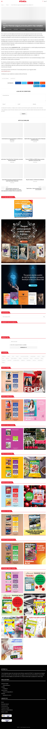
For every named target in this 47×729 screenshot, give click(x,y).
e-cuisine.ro (5, 688)
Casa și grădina (14, 358)
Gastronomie (32, 356)
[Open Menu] (1, 1)
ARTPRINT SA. (18, 676)
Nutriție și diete (16, 360)
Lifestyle (3, 360)
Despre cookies (4, 711)
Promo (7, 4)
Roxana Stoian (9, 29)
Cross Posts (40, 360)
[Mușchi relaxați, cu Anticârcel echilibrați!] (35, 171)
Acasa (2, 4)
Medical (7, 358)
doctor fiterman (5, 78)
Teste (13, 356)
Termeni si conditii (5, 708)
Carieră (20, 358)
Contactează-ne (4, 706)
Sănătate (23, 360)
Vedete (31, 358)
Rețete (39, 356)
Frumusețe (29, 360)
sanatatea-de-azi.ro (7, 695)
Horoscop (9, 360)
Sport (9, 356)
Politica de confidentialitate (7, 709)
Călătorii (4, 356)
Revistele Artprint (5, 704)
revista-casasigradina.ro (8, 691)
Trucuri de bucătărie (24, 356)
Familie (43, 356)
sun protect (13, 78)
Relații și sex (26, 358)
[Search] (43, 1)
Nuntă (17, 356)
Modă (42, 358)
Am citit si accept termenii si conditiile (18, 344)
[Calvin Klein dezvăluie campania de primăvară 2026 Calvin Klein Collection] (12, 171)
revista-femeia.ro (6, 685)
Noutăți (34, 360)
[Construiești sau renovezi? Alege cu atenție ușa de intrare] (12, 130)
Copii (3, 358)
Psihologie (37, 358)
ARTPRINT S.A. (31, 673)
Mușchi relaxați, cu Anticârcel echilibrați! (35, 179)
